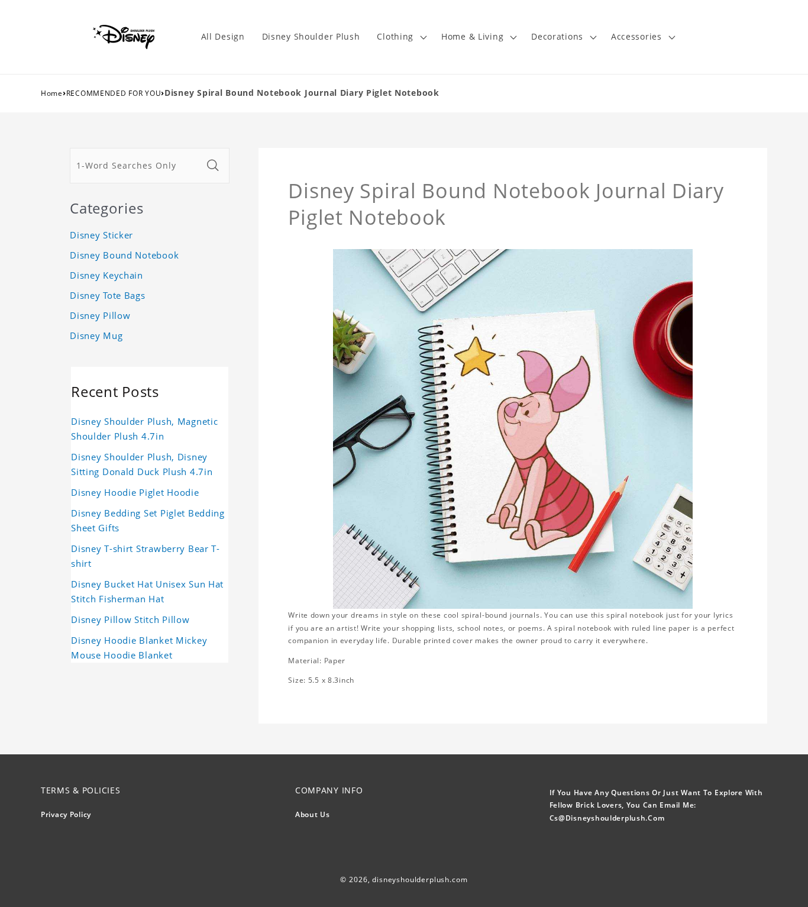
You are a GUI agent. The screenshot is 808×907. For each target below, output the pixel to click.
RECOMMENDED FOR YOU (113, 93)
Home (52, 93)
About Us (312, 814)
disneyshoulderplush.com (419, 879)
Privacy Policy (66, 814)
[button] (401, 37)
